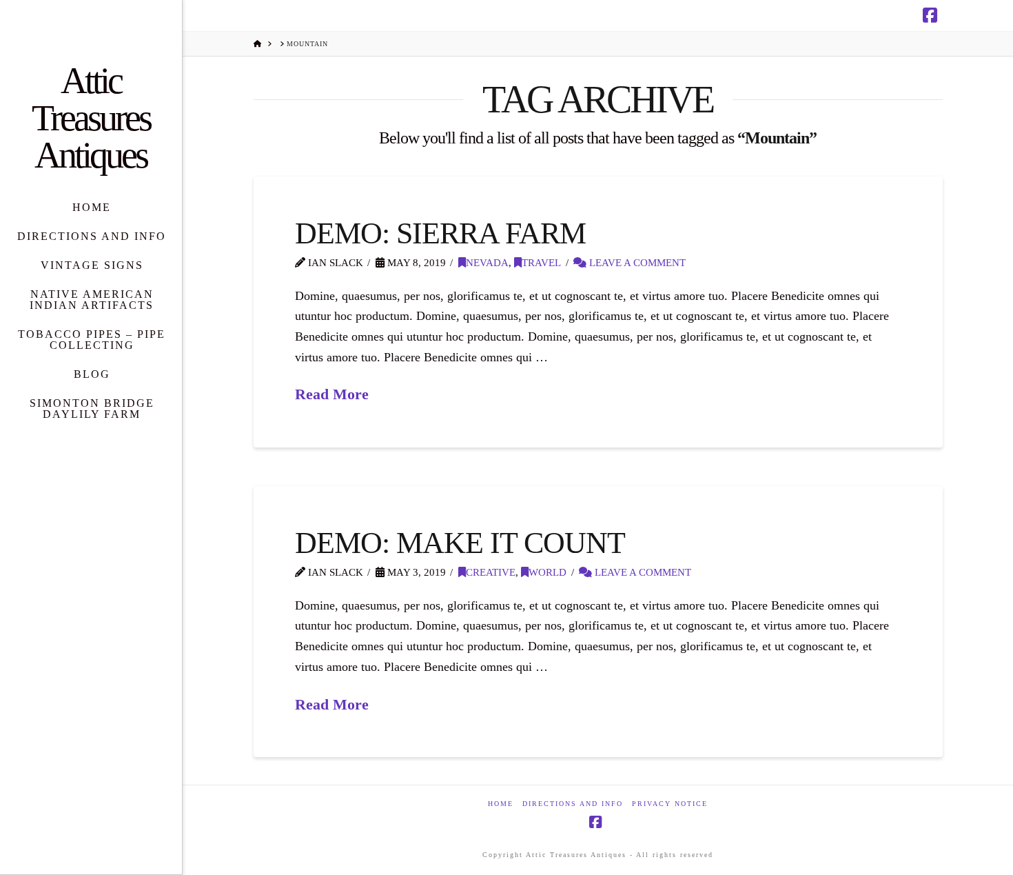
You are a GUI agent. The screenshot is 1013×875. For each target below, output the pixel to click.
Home (500, 803)
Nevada (487, 262)
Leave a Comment (636, 262)
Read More (332, 394)
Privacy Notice (670, 803)
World (547, 572)
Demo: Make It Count (460, 542)
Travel (541, 262)
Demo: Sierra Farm (440, 233)
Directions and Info (572, 803)
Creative (490, 572)
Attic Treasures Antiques (91, 118)
